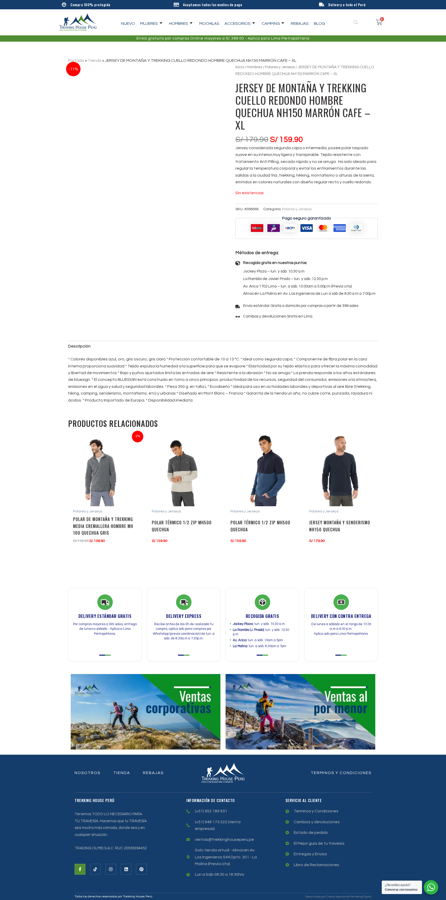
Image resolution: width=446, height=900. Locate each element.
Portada (76, 60)
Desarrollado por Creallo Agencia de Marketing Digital (338, 896)
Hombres (178, 23)
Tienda (94, 60)
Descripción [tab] (79, 346)
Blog (319, 23)
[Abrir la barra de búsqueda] (356, 22)
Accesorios (238, 23)
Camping (271, 23)
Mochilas (209, 23)
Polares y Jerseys (280, 67)
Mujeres (149, 23)
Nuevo (128, 23)
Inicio (239, 67)
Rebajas (300, 23)
